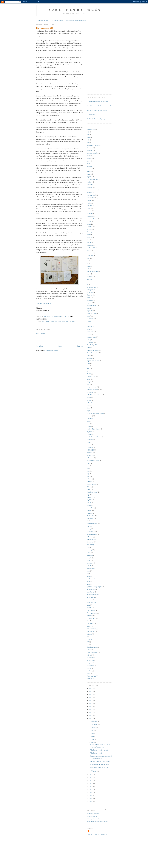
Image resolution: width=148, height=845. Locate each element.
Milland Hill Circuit (93, 460)
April (93, 739)
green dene (90, 332)
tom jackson (90, 623)
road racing (90, 545)
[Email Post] (71, 316)
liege (88, 411)
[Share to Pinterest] (46, 319)
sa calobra (90, 555)
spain (88, 584)
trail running (91, 631)
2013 (91, 781)
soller (88, 581)
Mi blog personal (92, 816)
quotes (89, 526)
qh (87, 521)
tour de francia (91, 629)
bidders (89, 200)
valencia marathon (92, 652)
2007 (91, 799)
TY (88, 642)
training (89, 634)
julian (88, 379)
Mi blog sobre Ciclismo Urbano (76, 20)
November (94, 724)
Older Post (80, 346)
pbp (88, 495)
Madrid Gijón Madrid (93, 429)
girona (89, 321)
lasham (89, 397)
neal (88, 466)
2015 (91, 775)
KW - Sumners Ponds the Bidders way (96, 101)
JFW (88, 368)
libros (88, 408)
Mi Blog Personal (57, 20)
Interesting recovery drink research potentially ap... (101, 757)
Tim (88, 621)
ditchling (89, 277)
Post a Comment (41, 333)
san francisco (91, 568)
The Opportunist (92, 613)
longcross (90, 418)
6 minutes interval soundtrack (99, 764)
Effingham (90, 292)
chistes (89, 234)
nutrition (89, 481)
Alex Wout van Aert (93, 145)
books (89, 203)
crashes (89, 250)
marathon (90, 439)
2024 (91, 694)
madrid (89, 426)
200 (52, 321)
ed (87, 284)
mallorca (89, 434)
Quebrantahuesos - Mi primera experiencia (98, 106)
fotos (88, 316)
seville (89, 576)
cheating (89, 232)
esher (88, 308)
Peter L (89, 505)
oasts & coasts (91, 484)
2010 (91, 790)
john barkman (91, 376)
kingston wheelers (92, 389)
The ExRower (91, 610)
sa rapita (89, 558)
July (92, 730)
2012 (91, 784)
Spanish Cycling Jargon (94, 587)
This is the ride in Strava (43, 303)
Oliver (89, 487)
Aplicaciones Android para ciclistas (96, 110)
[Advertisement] (49, 339)
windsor (89, 671)
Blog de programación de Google (97, 821)
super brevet (90, 592)
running (89, 550)
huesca (89, 355)
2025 (91, 691)
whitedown (90, 665)
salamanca (90, 563)
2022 (91, 700)
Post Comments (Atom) (51, 350)
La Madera (90, 392)
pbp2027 (89, 500)
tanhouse (89, 600)
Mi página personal (93, 813)
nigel (88, 474)
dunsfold (89, 282)
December (94, 721)
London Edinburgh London (95, 413)
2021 (91, 703)
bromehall (90, 216)
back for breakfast (92, 179)
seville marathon (92, 579)
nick (88, 471)
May (92, 736)
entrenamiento (91, 305)
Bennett (89, 192)
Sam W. (89, 566)
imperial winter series (93, 361)
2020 (91, 706)
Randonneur (90, 531)
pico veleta (90, 508)
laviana (89, 400)
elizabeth (89, 295)
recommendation (92, 534)
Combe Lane (91, 248)
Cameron (89, 226)
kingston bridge (92, 387)
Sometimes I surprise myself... (99, 767)
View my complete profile (97, 834)
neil (88, 468)
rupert (88, 552)
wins (88, 673)
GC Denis (90, 319)
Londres (72, 321)
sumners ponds (91, 589)
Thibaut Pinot (91, 618)
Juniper (89, 382)
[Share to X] (41, 319)
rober (88, 547)
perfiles (89, 502)
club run (89, 242)
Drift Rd (89, 279)
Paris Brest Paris (92, 492)
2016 (91, 718)
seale (88, 571)
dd (87, 263)
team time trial (91, 602)
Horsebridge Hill (92, 345)
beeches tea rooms (92, 190)
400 (88, 140)
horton (89, 347)
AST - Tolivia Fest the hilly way (95, 119)
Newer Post (39, 346)
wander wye (90, 660)
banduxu (89, 182)
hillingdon (90, 342)
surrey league (91, 597)
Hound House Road (93, 353)
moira (88, 463)
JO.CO (89, 374)
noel (88, 476)
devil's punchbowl (92, 271)
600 (88, 142)
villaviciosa (90, 657)
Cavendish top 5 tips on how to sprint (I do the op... (100, 746)
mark (88, 442)
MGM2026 (90, 450)
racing (89, 529)
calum (89, 224)
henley (89, 340)
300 (88, 135)
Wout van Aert (91, 676)
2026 (91, 688)
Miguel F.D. (90, 455)
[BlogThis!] (39, 319)
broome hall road (92, 219)
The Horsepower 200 (96, 753)
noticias (89, 479)
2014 (91, 778)
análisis (89, 158)
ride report (90, 542)
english (65, 321)
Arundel (89, 166)
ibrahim (89, 358)
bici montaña (91, 198)
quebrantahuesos (92, 523)
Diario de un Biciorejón (74, 10)
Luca (88, 421)
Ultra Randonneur (92, 647)
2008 (91, 796)
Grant (88, 329)
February (94, 771)
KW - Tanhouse (90, 114)
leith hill (89, 403)
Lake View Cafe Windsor (94, 395)
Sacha (88, 560)
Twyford (89, 639)
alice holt (90, 148)
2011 (91, 787)
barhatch (89, 184)
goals (88, 324)
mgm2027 (90, 453)
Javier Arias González (97, 831)
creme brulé (90, 253)
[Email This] (37, 319)
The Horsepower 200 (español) (99, 750)
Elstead (89, 298)
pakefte (89, 489)
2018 (91, 712)
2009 (91, 793)
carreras (89, 229)
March (93, 742)
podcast (89, 513)
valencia (89, 650)
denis (88, 269)
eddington (90, 290)
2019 (91, 709)
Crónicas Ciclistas (42, 20)
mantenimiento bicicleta (94, 437)
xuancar (89, 679)
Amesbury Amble (92, 153)
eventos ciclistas (92, 313)
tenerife (89, 608)
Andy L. (89, 163)
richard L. (90, 537)
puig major (90, 518)
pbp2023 (89, 497)
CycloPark (90, 255)
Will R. (89, 668)
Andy (88, 161)
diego (88, 274)
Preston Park (90, 516)
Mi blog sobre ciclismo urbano (96, 819)
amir (88, 156)
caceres (89, 221)
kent (88, 384)
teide (88, 605)
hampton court (91, 337)
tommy (89, 626)
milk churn (90, 458)
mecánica (90, 447)
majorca (89, 432)
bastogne (89, 187)
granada (89, 326)
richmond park (91, 539)
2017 (91, 715)
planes (89, 510)
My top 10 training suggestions (100, 761)
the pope (89, 615)
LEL (88, 405)
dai (88, 258)
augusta (89, 177)
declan (89, 266)
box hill (89, 205)
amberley (89, 150)
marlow (89, 445)
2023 (91, 697)
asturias (89, 169)
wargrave (89, 663)
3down (89, 137)
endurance (90, 300)
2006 (91, 802)
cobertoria (90, 245)
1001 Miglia (46, 321)
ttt (87, 636)
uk (87, 644)
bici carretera (91, 195)
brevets (58, 321)
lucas (88, 424)
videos (89, 655)
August (93, 727)
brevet (89, 208)
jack (88, 366)
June (92, 733)
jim (88, 371)
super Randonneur (92, 594)
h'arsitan (89, 334)
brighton (89, 213)
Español (89, 311)
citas (88, 240)
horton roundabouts (93, 350)
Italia (88, 363)
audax (89, 174)
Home (60, 346)
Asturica (89, 171)
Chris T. (89, 237)
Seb (88, 573)
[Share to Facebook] (43, 319)
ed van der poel (91, 287)
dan (88, 261)
